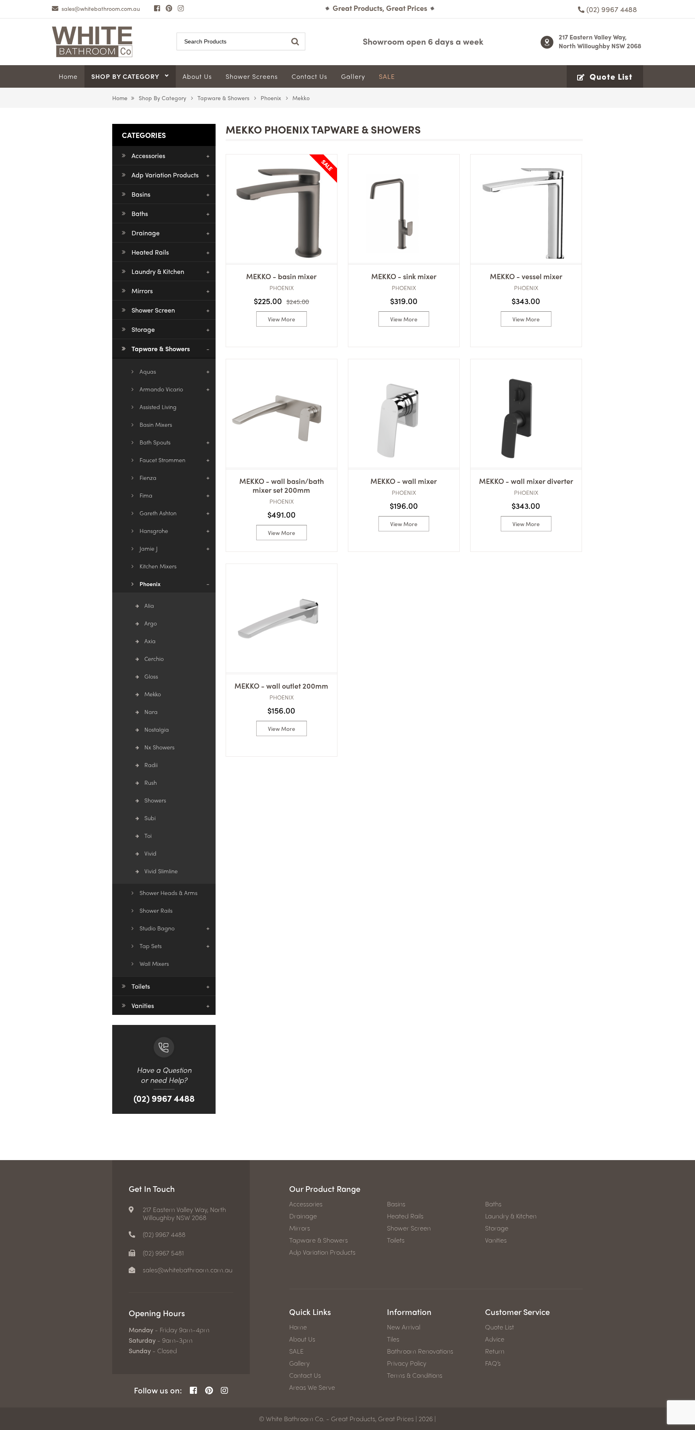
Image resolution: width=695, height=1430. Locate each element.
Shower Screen (153, 310)
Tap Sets (151, 946)
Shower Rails (156, 910)
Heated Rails (150, 252)
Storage (143, 329)
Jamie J (149, 548)
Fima (146, 495)
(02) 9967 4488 (164, 1098)
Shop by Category (162, 98)
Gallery (299, 1363)
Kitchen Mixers (158, 566)
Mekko (152, 694)
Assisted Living (158, 407)
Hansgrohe (154, 531)
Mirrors (142, 290)
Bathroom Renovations (420, 1351)
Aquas (148, 371)
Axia (150, 641)
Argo (150, 623)
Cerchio (154, 658)
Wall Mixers (154, 963)
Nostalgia (156, 729)
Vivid (150, 853)
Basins (141, 194)
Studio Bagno (157, 928)
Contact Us (305, 1375)
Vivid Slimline (161, 871)
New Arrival (403, 1327)
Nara (151, 712)
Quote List (499, 1327)
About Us (302, 1339)
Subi (150, 818)
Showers (155, 800)
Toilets (141, 986)
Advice (494, 1339)
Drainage (146, 232)
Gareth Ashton (158, 513)
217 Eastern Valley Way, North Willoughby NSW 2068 (600, 41)
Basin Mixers (156, 424)
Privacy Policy (406, 1363)
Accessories (148, 155)
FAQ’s (493, 1363)
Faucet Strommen (162, 460)
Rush (150, 782)
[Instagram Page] (181, 8)
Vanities (143, 1005)
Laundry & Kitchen (158, 271)
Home (119, 98)
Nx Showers (159, 747)
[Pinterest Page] (169, 8)
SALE (296, 1351)
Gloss (151, 676)
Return (494, 1351)
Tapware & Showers (223, 98)
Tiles (393, 1339)
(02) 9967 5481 (163, 1253)
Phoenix (271, 98)
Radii (151, 765)
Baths (140, 213)
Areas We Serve (312, 1387)
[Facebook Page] (157, 8)
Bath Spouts (155, 442)
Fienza (148, 477)
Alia (149, 605)
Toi (148, 835)
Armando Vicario (161, 389)
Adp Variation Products (165, 174)
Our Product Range (324, 1188)
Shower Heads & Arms (168, 893)
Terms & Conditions (414, 1375)
